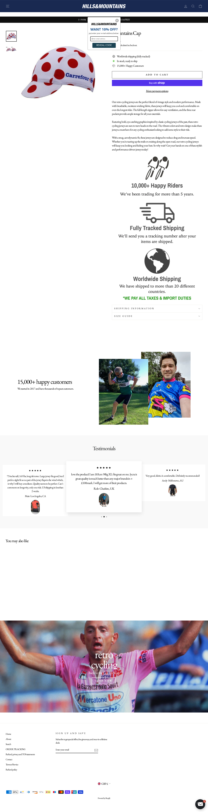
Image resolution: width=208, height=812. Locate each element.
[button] (117, 20)
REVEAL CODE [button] (104, 45)
